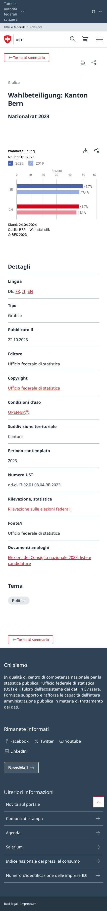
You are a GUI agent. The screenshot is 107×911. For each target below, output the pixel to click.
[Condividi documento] (93, 62)
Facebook (19, 741)
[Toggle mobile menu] (99, 39)
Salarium (14, 847)
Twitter (47, 741)
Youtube (73, 741)
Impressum (28, 904)
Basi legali (11, 904)
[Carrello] (84, 38)
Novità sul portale (23, 804)
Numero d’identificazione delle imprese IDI (46, 875)
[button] (98, 802)
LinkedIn (18, 751)
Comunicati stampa (24, 818)
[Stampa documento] (82, 62)
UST (19, 39)
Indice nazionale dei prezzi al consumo (43, 861)
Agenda (13, 832)
